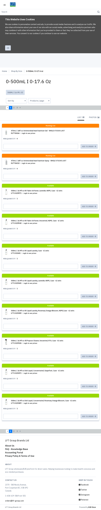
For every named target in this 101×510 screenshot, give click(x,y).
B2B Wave (92, 507)
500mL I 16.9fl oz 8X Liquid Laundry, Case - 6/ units (30, 251)
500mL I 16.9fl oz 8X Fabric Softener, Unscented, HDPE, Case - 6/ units (37, 221)
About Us (9, 445)
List (79, 117)
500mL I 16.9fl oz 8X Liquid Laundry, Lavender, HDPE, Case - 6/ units (36, 281)
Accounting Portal (14, 452)
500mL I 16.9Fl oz (15, 92)
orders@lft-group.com (14, 501)
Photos (93, 117)
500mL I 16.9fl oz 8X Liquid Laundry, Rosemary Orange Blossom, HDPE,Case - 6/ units (42, 311)
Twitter (83, 490)
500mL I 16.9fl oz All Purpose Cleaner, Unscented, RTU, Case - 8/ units (37, 341)
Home (4, 71)
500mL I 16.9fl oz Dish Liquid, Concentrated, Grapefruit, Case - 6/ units (37, 371)
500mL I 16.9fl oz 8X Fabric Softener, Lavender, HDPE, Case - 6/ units (36, 191)
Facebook (84, 485)
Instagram (85, 495)
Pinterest (84, 500)
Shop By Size (16, 71)
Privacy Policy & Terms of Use (19, 456)
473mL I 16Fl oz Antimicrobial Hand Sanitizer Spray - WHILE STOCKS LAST (38, 161)
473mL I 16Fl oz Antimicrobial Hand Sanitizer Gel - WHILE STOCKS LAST (38, 131)
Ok (8, 48)
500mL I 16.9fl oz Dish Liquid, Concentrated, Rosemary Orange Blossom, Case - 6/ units (43, 401)
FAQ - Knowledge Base (16, 449)
